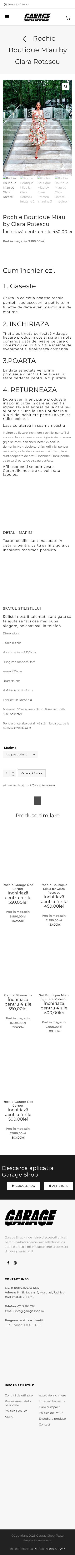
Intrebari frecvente (52, 1401)
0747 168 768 (26, 1306)
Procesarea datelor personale (18, 1403)
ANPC (9, 1417)
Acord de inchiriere (52, 1395)
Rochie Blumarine (18, 995)
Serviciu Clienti (18, 4)
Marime (10, 748)
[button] (65, 86)
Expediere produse (52, 1418)
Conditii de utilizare (19, 1395)
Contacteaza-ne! (44, 785)
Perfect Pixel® (44, 1549)
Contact (44, 1424)
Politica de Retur (51, 1413)
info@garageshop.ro (29, 1311)
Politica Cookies (16, 1411)
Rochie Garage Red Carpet (18, 887)
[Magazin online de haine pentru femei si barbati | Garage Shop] (31, 1217)
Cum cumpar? (49, 1407)
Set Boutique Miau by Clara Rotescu (54, 997)
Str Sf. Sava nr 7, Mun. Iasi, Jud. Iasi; (41, 1292)
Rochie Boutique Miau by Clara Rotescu (54, 888)
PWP (61, 1549)
